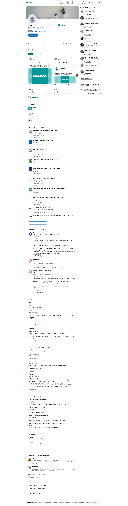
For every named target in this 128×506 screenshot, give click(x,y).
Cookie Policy (74, 502)
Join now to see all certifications (38, 223)
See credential (36, 137)
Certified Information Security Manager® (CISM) (47, 168)
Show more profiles (86, 78)
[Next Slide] (77, 75)
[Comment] (40, 92)
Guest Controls (95, 502)
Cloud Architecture (38, 149)
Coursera (35, 142)
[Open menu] (76, 21)
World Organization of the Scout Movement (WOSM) (46, 234)
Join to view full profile (36, 497)
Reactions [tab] (44, 54)
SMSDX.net (32, 375)
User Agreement (48, 502)
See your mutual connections (39, 31)
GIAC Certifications (38, 180)
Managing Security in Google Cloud (43, 140)
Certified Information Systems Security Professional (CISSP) (50, 188)
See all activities (34, 97)
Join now (90, 2)
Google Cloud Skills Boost (39, 132)
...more (48, 66)
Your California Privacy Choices (65, 502)
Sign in (98, 2)
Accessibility (41, 502)
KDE (34, 272)
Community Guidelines (31, 504)
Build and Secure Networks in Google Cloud (45, 130)
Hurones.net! (32, 362)
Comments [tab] (37, 54)
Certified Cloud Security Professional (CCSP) (46, 159)
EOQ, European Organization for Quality (43, 209)
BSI (33, 217)
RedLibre (31, 328)
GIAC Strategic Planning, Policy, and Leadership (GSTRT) (49, 197)
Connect (89, 14)
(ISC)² (34, 161)
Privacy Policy (55, 502)
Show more (36, 255)
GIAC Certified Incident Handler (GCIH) (44, 178)
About (36, 502)
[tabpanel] (52, 75)
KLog (30, 310)
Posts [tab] (30, 54)
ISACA (34, 170)
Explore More (91, 93)
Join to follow (33, 35)
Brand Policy (88, 502)
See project (32, 324)
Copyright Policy (81, 502)
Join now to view (34, 477)
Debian (34, 261)
